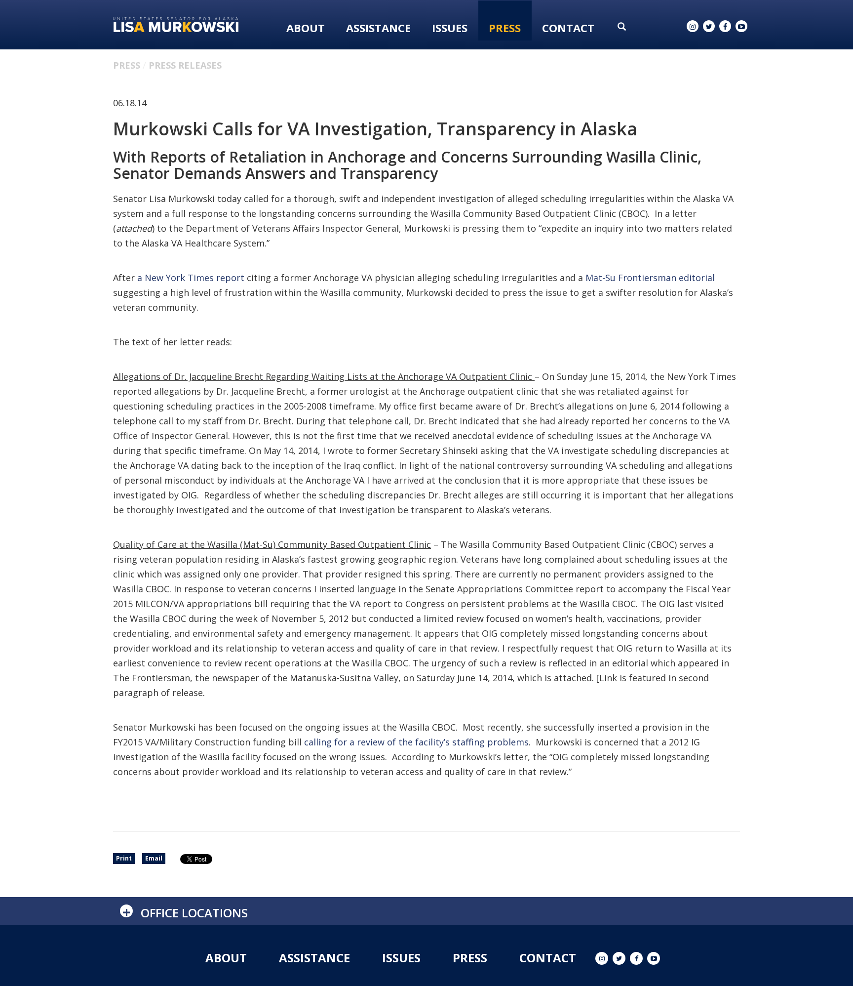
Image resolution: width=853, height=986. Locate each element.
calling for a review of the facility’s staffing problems (416, 742)
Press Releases (185, 65)
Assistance (378, 27)
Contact (568, 27)
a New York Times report (190, 278)
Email (153, 858)
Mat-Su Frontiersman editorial (650, 278)
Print (124, 858)
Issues (449, 27)
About (305, 27)
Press (505, 27)
